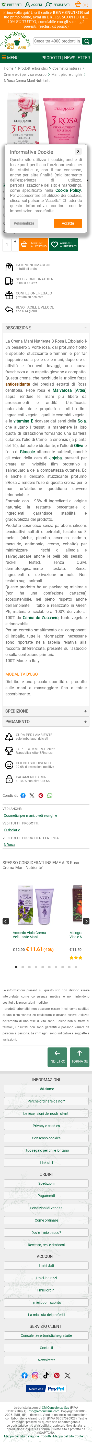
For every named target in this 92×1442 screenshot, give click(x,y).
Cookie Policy (68, 190)
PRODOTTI (51, 57)
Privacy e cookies (46, 1126)
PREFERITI (14, 5)
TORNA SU (79, 1061)
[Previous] (6, 921)
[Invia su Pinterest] (40, 795)
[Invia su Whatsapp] (49, 795)
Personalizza (24, 223)
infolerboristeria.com (44, 1411)
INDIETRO (57, 1061)
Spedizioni (46, 1183)
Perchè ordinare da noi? (46, 1101)
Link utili (46, 1163)
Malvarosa (62, 390)
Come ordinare (46, 1220)
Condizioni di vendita (46, 1208)
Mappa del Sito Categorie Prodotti (27, 1436)
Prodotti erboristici (33, 68)
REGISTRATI (61, 5)
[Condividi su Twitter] (31, 795)
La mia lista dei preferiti (46, 1315)
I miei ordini (46, 1290)
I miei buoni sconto (46, 1302)
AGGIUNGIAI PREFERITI (68, 244)
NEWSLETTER (77, 57)
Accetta (68, 223)
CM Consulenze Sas (55, 1407)
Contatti (46, 1348)
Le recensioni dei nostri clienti (46, 1113)
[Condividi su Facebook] (23, 795)
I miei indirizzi (46, 1278)
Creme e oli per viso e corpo (25, 74)
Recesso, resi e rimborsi (46, 1245)
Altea (80, 390)
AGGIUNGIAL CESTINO (39, 244)
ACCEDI (36, 5)
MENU (12, 57)
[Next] (86, 921)
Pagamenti (46, 1196)
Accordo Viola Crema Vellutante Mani (29, 935)
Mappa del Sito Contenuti (70, 1436)
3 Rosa (9, 845)
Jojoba (55, 457)
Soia (82, 421)
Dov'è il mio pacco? (46, 1233)
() (85, 5)
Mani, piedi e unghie (66, 74)
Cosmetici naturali (66, 68)
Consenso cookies (46, 1138)
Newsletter (46, 1360)
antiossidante (17, 384)
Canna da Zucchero (41, 617)
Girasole (27, 451)
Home (8, 68)
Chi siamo (46, 1089)
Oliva (78, 445)
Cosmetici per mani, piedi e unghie (30, 815)
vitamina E (23, 421)
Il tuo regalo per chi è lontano (46, 1150)
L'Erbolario (12, 830)
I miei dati (46, 1266)
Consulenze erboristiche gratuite (46, 1335)
